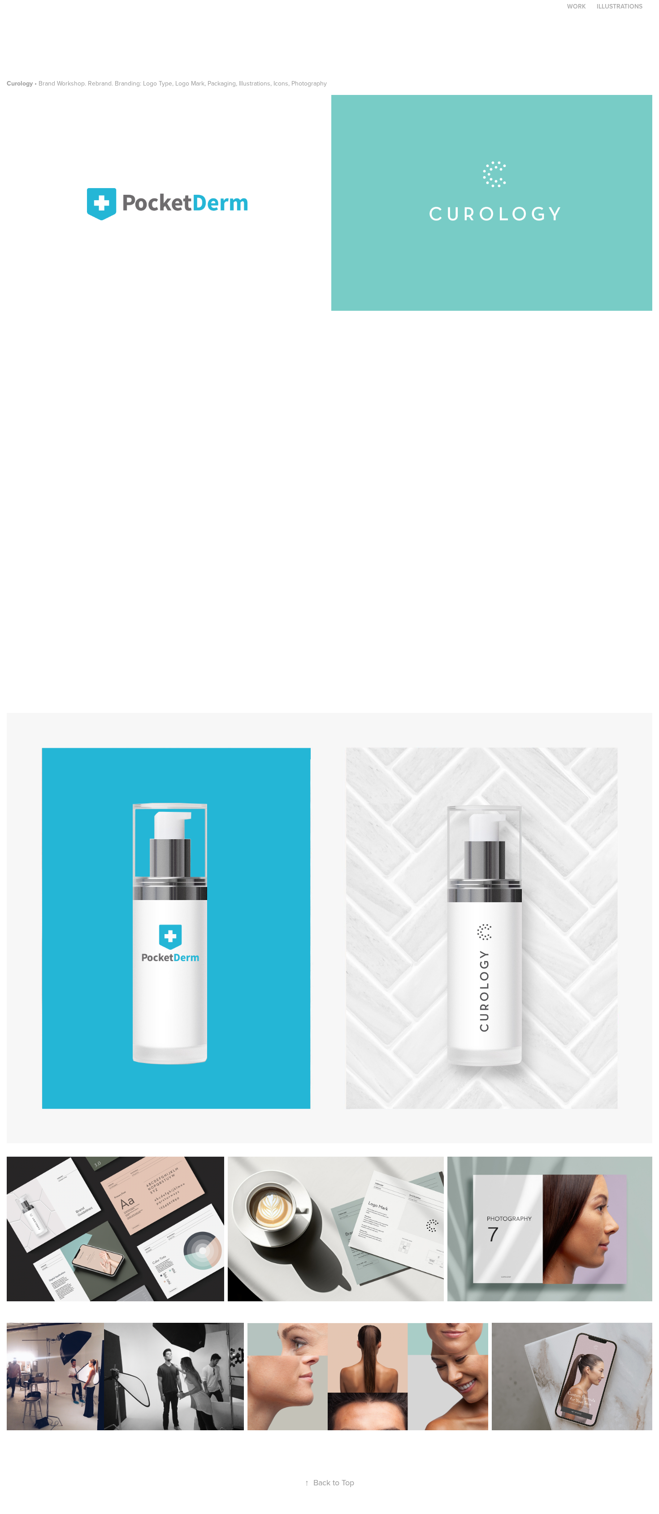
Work (576, 6)
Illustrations (619, 6)
